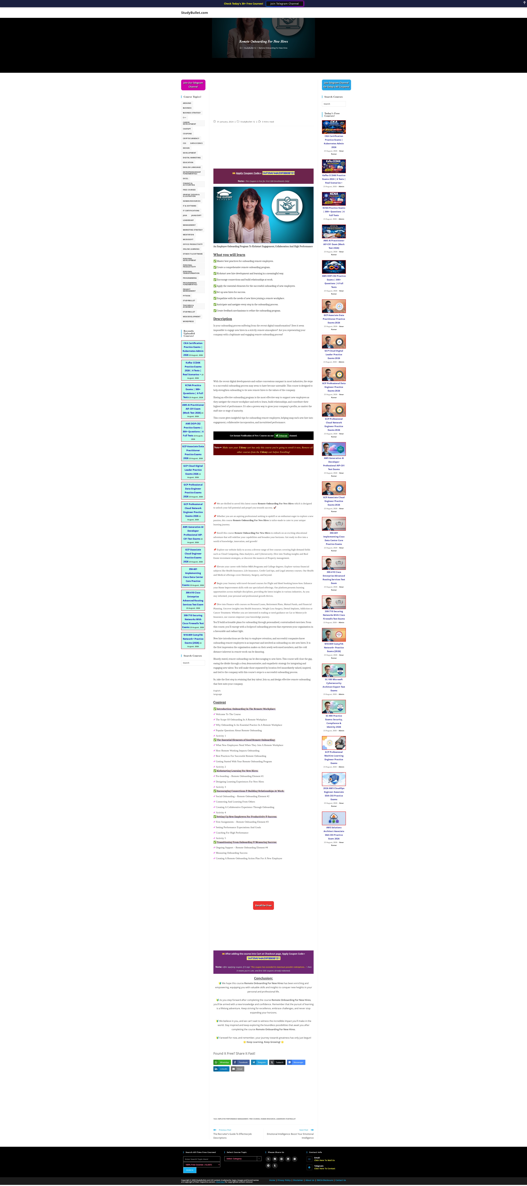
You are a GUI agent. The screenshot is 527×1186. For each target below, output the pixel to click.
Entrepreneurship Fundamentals (192, 173)
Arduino (187, 103)
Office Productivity (193, 244)
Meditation (188, 234)
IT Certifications (191, 210)
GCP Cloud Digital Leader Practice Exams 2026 (193, 469)
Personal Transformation (191, 272)
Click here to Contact (324, 1168)
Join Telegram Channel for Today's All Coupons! (336, 84)
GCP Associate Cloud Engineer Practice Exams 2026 (334, 501)
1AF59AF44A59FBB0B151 (278, 173)
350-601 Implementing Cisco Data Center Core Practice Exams (192, 577)
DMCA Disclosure (325, 1180)
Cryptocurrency (191, 138)
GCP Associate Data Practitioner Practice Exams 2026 (334, 319)
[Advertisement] (263, 100)
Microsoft (188, 239)
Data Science (196, 143)
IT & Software (189, 206)
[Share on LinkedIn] (288, 1159)
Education (188, 162)
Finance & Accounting (189, 184)
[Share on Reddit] (268, 1165)
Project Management (189, 290)
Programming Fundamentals (190, 284)
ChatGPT (187, 129)
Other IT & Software (193, 254)
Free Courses (254, 1119)
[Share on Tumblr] (275, 1165)
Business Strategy (192, 113)
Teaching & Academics (188, 306)
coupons (187, 133)
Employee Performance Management (233, 1119)
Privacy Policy (284, 1180)
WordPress (188, 321)
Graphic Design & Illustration (191, 195)
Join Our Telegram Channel (193, 84)
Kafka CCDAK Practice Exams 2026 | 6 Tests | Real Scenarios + (334, 179)
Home (272, 1180)
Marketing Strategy (192, 230)
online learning (191, 249)
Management (189, 225)
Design (186, 148)
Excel (185, 178)
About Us (309, 1180)
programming (190, 278)
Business (187, 108)
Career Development (189, 123)
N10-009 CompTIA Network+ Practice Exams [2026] (193, 638)
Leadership (280, 1119)
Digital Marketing (192, 157)
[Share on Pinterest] (281, 1159)
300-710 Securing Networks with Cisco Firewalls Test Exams (334, 615)
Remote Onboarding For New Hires (273, 48)
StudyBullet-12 (247, 121)
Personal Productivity (189, 266)
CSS (184, 143)
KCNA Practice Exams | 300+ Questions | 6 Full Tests (334, 211)
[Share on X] (268, 1159)
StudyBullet (290, 1119)
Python (186, 296)
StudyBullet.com (194, 12)
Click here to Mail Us (324, 1160)
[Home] (241, 48)
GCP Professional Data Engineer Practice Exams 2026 (334, 387)
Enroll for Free (263, 905)
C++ (184, 117)
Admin (341, 186)
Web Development (191, 316)
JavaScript (196, 215)
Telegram (282, 435)
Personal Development (189, 259)
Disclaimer (298, 1180)
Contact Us (340, 1180)
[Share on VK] (294, 1159)
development (189, 153)
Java (185, 215)
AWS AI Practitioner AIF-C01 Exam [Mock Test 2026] (193, 408)
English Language (192, 167)
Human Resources (268, 1119)
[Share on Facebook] (275, 1159)
